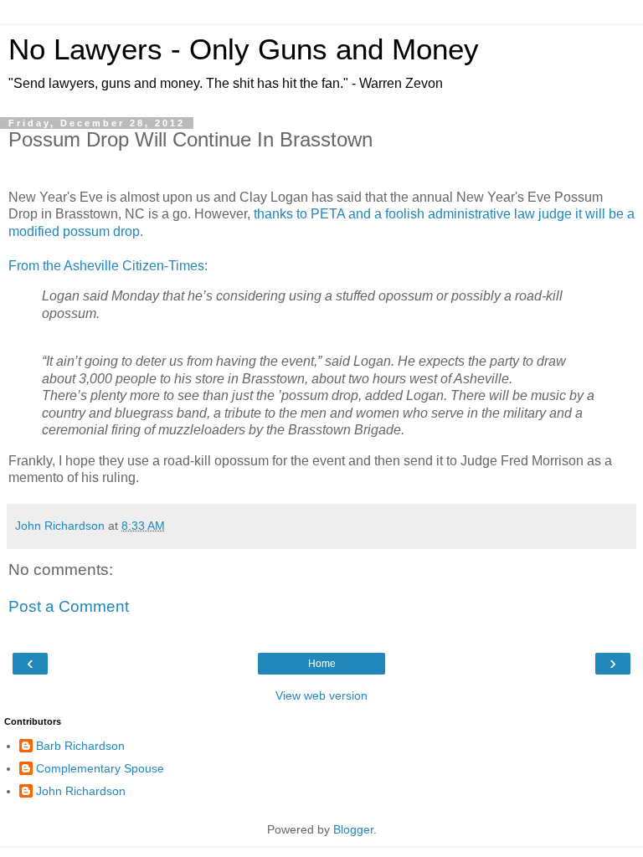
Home (322, 664)
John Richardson (81, 791)
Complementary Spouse (100, 768)
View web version (321, 695)
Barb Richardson (80, 745)
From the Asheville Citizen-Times (106, 266)
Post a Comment (68, 606)
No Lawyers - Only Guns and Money (243, 49)
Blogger (353, 829)
